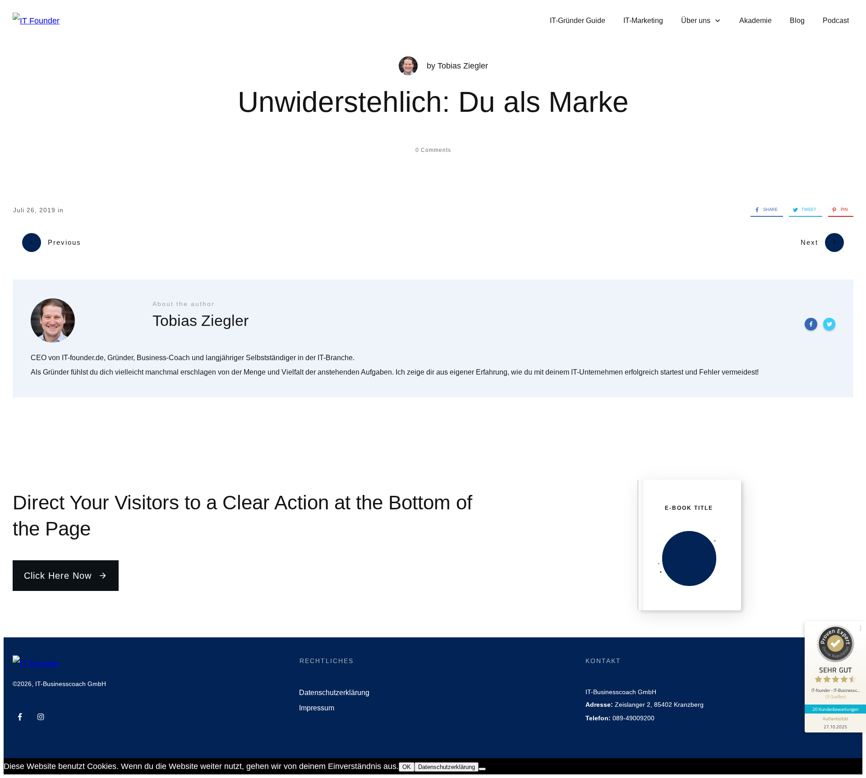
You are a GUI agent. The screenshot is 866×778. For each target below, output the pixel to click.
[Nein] (482, 769)
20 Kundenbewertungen (835, 709)
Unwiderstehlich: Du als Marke (433, 102)
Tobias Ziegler (463, 65)
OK (406, 767)
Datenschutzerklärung (446, 767)
